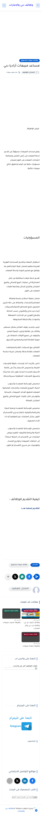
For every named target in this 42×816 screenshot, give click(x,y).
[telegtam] (10, 781)
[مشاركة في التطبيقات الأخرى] (8, 577)
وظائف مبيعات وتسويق (29, 60)
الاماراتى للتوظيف (28, 72)
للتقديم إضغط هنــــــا (30, 508)
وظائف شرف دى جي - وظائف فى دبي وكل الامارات (31, 626)
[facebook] (32, 781)
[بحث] (4, 5)
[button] (29, 577)
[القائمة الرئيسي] (38, 5)
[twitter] (17, 781)
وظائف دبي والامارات (21, 5)
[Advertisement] (21, 36)
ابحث (35, 797)
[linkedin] (25, 781)
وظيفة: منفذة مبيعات (31, 646)
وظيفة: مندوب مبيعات (11, 623)
